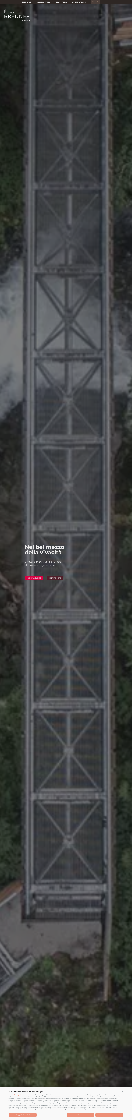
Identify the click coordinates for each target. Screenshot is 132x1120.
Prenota (108, 2)
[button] (122, 1091)
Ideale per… (61, 2)
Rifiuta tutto (80, 1115)
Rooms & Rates (43, 2)
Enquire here (55, 578)
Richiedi (124, 2)
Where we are (79, 2)
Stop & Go (26, 2)
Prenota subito (34, 578)
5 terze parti (17, 1095)
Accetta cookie (109, 1115)
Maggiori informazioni (23, 1115)
